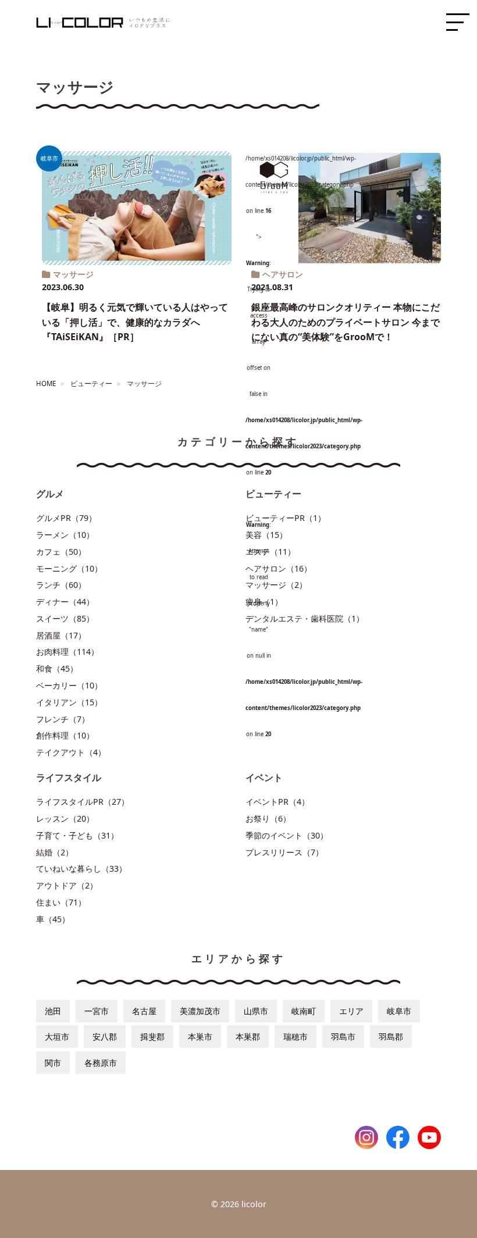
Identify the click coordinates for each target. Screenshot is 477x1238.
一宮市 (96, 1010)
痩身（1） (264, 601)
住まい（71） (61, 902)
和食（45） (57, 668)
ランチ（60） (61, 584)
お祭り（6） (268, 818)
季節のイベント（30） (286, 835)
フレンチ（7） (63, 719)
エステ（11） (270, 551)
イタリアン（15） (69, 702)
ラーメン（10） (65, 534)
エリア (351, 1010)
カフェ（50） (61, 551)
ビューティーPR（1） (285, 517)
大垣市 (57, 1036)
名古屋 (144, 1010)
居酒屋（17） (61, 635)
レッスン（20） (65, 818)
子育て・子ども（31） (77, 835)
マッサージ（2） (276, 584)
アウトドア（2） (67, 885)
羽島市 (343, 1036)
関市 (53, 1062)
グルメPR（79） (66, 517)
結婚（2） (54, 852)
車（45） (53, 919)
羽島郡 (391, 1036)
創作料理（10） (65, 735)
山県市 (256, 1010)
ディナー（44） (65, 601)
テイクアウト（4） (71, 752)
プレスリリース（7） (284, 852)
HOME (46, 383)
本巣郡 (248, 1036)
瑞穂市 (295, 1036)
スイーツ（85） (65, 618)
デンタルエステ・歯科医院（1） (304, 618)
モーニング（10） (69, 568)
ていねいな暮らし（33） (81, 868)
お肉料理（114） (67, 651)
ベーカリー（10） (69, 685)
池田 (53, 1010)
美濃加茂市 (200, 1010)
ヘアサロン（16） (278, 568)
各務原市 (100, 1062)
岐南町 (303, 1010)
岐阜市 (399, 1010)
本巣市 (200, 1036)
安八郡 (104, 1036)
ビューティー (91, 383)
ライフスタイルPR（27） (82, 801)
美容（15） (266, 534)
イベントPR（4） (277, 801)
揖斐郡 (152, 1036)
